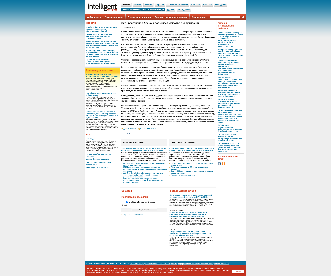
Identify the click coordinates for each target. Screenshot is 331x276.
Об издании (220, 5)
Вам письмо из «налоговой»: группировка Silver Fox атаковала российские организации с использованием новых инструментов (230, 82)
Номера (137, 5)
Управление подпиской (133, 215)
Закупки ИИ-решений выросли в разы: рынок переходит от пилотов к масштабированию (229, 93)
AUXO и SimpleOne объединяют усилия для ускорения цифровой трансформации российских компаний (143, 175)
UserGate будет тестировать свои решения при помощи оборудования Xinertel (101, 29)
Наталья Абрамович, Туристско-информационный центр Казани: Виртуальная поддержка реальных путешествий (102, 115)
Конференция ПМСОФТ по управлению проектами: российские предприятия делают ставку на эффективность (190, 233)
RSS (172, 10)
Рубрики (148, 5)
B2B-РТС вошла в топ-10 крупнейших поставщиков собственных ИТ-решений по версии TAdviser (143, 181)
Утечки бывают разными (97, 159)
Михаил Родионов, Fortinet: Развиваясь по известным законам (102, 75)
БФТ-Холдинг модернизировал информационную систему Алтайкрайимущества (230, 128)
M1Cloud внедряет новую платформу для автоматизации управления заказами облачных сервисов (145, 169)
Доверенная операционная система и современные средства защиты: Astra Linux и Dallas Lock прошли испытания (230, 53)
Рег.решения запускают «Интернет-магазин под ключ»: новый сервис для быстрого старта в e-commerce (229, 147)
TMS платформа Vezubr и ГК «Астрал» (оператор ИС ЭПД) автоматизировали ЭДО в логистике (143, 149)
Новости (126, 5)
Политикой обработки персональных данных (156, 272)
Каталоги (207, 5)
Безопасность (198, 17)
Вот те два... (91, 139)
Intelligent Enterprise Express (142, 202)
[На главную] (102, 10)
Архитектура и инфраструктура (171, 17)
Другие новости (129, 129)
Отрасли (160, 5)
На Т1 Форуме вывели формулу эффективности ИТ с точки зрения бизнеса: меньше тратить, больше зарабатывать (102, 53)
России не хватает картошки (184, 175)
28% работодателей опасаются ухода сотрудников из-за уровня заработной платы (230, 137)
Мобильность (94, 17)
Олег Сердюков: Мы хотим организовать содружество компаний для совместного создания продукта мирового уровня (188, 214)
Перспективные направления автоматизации (143, 10)
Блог (89, 134)
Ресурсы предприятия (139, 17)
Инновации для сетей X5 (97, 168)
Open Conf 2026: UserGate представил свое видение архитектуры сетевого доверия (100, 61)
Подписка (185, 10)
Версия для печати (148, 129)
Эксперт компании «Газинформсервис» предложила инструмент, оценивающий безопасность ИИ (229, 103)
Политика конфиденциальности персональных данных (153, 264)
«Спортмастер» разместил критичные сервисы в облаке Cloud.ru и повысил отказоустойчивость (191, 149)
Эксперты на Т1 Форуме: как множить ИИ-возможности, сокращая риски (99, 36)
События (195, 5)
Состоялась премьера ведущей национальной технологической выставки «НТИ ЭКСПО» (191, 196)
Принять (238, 272)
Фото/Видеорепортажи (183, 191)
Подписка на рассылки (134, 197)
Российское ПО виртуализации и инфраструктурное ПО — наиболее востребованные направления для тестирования (102, 44)
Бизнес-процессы (114, 17)
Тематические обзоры (177, 5)
